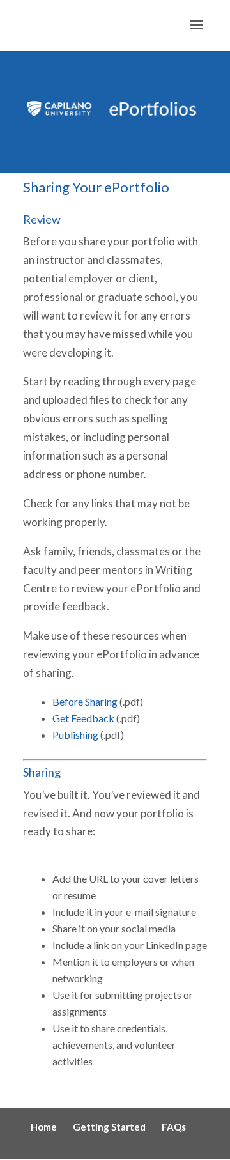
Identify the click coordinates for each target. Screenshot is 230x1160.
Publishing (76, 735)
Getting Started (109, 1127)
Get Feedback (83, 718)
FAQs (174, 1127)
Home (44, 1127)
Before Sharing (85, 701)
